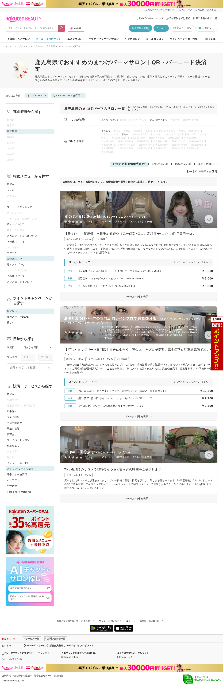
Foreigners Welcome (19, 491)
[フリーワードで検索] (61, 28)
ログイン (161, 28)
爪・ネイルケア (16, 224)
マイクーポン (184, 28)
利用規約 (85, 621)
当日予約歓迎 (14, 422)
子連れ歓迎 (13, 428)
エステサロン (75, 38)
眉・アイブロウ (16, 264)
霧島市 (125, 134)
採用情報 (58, 675)
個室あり (12, 434)
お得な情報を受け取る (178, 18)
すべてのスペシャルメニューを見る (191, 262)
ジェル (10, 190)
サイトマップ (99, 621)
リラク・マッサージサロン (104, 38)
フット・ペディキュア (19, 207)
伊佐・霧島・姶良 (158, 119)
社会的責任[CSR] (43, 675)
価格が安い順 (183, 163)
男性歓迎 (12, 486)
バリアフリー (14, 480)
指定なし (12, 184)
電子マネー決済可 (17, 474)
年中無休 (12, 411)
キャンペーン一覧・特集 (184, 38)
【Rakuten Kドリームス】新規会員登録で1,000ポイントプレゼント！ (58, 645)
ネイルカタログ (155, 38)
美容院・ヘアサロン (18, 38)
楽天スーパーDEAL (18, 316)
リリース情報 (139, 621)
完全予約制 (13, 417)
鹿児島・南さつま (110, 119)
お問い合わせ (114, 621)
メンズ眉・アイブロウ (19, 281)
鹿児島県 (50, 46)
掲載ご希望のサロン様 (205, 18)
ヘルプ (159, 18)
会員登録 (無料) (140, 28)
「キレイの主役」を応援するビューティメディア (25, 654)
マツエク (12, 253)
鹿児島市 (105, 131)
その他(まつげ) (15, 276)
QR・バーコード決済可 (66, 95)
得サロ (10, 322)
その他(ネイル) (15, 241)
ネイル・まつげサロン (48, 38)
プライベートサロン (18, 440)
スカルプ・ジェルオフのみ (22, 235)
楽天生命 (199, 10)
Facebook (154, 621)
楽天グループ (185, 10)
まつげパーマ (36, 46)
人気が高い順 (160, 163)
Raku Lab (210, 38)
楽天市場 (211, 10)
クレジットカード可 (18, 463)
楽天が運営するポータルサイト (133, 653)
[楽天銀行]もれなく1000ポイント (160, 10)
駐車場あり (13, 445)
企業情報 (6, 675)
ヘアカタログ (132, 38)
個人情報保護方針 (22, 675)
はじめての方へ (144, 18)
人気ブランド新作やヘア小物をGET (79, 653)
